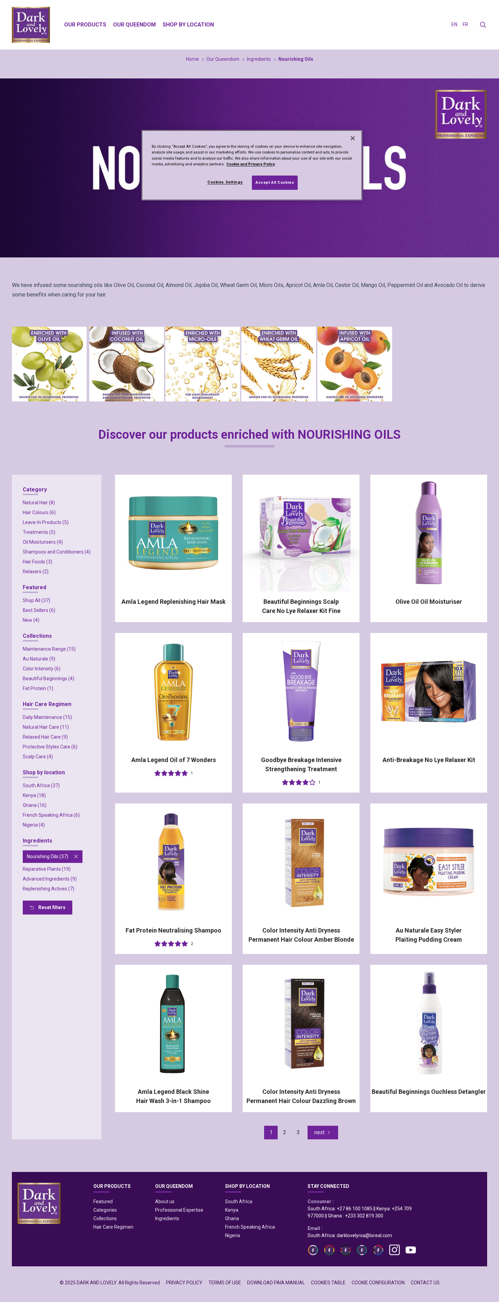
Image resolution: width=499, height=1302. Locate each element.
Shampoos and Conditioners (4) (57, 552)
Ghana (232, 1218)
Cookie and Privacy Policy (250, 164)
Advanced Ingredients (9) (50, 879)
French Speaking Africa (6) (51, 815)
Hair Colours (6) (39, 512)
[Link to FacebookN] (378, 1250)
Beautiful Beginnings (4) (48, 678)
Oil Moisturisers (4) (43, 542)
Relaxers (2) (36, 571)
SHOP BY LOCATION (247, 1186)
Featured (103, 1201)
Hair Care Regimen (113, 1227)
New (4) (31, 620)
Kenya (231, 1210)
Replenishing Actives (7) (48, 888)
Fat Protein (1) (38, 688)
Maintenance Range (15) (49, 649)
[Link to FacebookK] (345, 1250)
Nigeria (232, 1235)
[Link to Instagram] (394, 1250)
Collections (105, 1218)
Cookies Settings (225, 182)
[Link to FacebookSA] (361, 1250)
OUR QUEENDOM (174, 1186)
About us (164, 1201)
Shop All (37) (36, 600)
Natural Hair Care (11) (46, 727)
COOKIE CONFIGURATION (378, 1282)
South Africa (238, 1201)
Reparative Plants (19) (47, 869)
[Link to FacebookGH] (329, 1250)
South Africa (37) (41, 785)
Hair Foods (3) (37, 561)
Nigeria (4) (34, 825)
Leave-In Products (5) (46, 522)
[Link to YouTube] (410, 1250)
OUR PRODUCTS (112, 1186)
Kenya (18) (34, 795)
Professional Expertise (179, 1210)
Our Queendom (222, 59)
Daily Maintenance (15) (47, 717)
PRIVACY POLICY (184, 1282)
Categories (105, 1210)
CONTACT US (425, 1282)
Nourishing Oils (295, 59)
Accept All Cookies (275, 182)
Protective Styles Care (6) (50, 746)
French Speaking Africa (250, 1227)
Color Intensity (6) (41, 668)
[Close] (352, 138)
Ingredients (259, 59)
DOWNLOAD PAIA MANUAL (276, 1282)
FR (465, 24)
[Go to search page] (483, 25)
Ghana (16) (35, 805)
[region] (252, 165)
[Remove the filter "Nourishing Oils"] (76, 856)
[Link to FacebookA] (313, 1250)
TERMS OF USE (224, 1282)
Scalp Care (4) (38, 756)
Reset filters (52, 907)
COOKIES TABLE (328, 1282)
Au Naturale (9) (39, 659)
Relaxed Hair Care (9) (45, 737)
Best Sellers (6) (39, 610)
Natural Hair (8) (39, 502)
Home (192, 59)
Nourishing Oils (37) (47, 856)
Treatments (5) (39, 532)
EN (454, 24)
